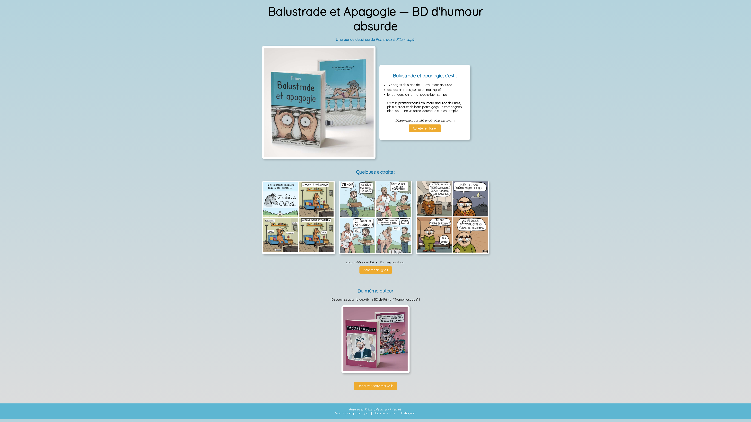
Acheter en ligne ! (425, 128)
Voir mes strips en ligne (351, 413)
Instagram (408, 413)
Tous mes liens (385, 413)
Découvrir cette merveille (375, 386)
